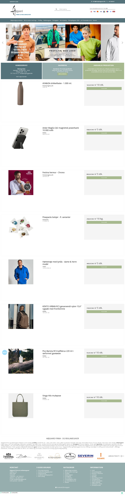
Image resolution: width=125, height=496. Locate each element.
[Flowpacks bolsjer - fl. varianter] (21, 235)
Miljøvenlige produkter (16, 20)
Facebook (59, 487)
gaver (35, 447)
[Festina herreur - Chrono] (21, 190)
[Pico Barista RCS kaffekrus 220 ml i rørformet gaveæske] (21, 369)
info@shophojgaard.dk (99, 1)
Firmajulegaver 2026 (73, 20)
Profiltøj (40, 20)
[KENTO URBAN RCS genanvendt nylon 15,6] (21, 324)
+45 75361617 (111, 1)
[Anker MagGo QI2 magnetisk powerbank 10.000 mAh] (21, 145)
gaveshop (99, 444)
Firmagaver (55, 20)
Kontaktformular (96, 485)
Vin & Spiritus (63, 20)
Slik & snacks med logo (30, 20)
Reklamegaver (47, 20)
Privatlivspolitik (5, 492)
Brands (95, 20)
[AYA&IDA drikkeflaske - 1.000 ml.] (21, 101)
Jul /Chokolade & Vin (86, 20)
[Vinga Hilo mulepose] (21, 413)
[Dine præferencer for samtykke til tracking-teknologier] (122, 493)
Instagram (67, 487)
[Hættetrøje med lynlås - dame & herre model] (21, 279)
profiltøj (34, 443)
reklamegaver (120, 443)
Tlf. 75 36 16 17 (14, 73)
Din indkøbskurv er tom (98, 8)
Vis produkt (104, 88)
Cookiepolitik (14, 492)
